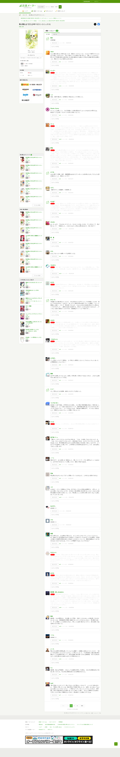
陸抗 (51, 616)
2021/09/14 (70, 213)
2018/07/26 (70, 674)
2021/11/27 (70, 178)
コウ (51, 487)
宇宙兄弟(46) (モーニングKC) (32, 290)
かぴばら (52, 358)
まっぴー (52, 70)
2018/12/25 (68, 511)
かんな (52, 421)
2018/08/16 (71, 659)
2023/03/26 (70, 115)
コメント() (61, 42)
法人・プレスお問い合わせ (56, 727)
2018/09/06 (71, 607)
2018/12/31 (71, 497)
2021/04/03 (70, 256)
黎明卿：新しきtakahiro (57, 592)
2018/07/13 (70, 695)
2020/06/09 (70, 311)
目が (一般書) (28, 306)
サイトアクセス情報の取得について (85, 724)
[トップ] (19, 15)
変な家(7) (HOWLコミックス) (32, 329)
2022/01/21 (71, 139)
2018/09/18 (70, 564)
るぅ (51, 667)
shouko (52, 222)
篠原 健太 (27, 316)
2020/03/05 (70, 394)
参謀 (51, 533)
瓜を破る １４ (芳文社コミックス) (33, 337)
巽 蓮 (52, 237)
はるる (52, 282)
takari (52, 51)
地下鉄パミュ (54, 437)
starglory (53, 265)
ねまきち (52, 506)
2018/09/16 (70, 583)
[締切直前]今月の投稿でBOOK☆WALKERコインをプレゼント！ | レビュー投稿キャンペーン (41, 18)
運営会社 (41, 724)
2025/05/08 (71, 85)
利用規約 (61, 721)
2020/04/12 (70, 349)
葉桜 (51, 373)
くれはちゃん (54, 339)
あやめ (52, 573)
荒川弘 (27, 285)
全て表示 (48, 34)
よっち (52, 649)
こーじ (52, 458)
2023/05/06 (70, 99)
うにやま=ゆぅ (54, 403)
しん (51, 94)
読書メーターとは (43, 721)
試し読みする (31, 55)
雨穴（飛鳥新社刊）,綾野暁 (31, 331)
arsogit (52, 201)
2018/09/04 (71, 626)
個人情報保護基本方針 (50, 724)
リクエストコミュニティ (69, 727)
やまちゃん (53, 552)
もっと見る (38, 205)
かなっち (52, 299)
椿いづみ (27, 324)
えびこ (52, 187)
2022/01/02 (70, 163)
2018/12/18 (68, 524)
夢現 (51, 148)
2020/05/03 (70, 330)
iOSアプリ (50, 729)
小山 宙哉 (27, 291)
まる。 (52, 251)
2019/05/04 (70, 449)
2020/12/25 (70, 290)
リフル (52, 635)
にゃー (52, 389)
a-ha (51, 519)
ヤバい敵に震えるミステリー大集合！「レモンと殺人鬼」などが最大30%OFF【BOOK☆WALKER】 (43, 20)
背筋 (26, 307)
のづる (52, 172)
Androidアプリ (42, 729)
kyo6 (51, 683)
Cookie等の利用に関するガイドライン (66, 724)
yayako (52, 320)
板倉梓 (27, 338)
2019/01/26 (70, 478)
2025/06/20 (70, 61)
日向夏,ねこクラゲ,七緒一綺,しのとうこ (34, 301)
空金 (51, 473)
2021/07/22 (71, 228)
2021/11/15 (70, 192)
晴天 (51, 38)
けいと (52, 124)
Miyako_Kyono (54, 108)
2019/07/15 (70, 428)
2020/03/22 (70, 364)
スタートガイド (52, 721)
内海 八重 (25, 15)
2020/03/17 (70, 380)
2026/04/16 (68, 42)
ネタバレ (55, 34)
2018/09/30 (70, 543)
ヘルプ (40, 727)
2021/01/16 (71, 273)
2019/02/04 (70, 464)
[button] (60, 6)
